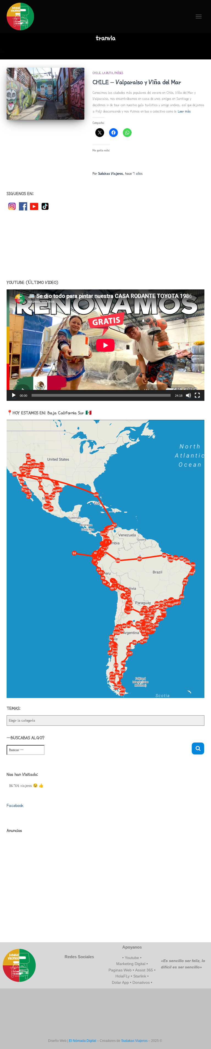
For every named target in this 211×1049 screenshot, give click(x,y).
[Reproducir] (13, 395)
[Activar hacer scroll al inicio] (200, 1038)
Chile (97, 73)
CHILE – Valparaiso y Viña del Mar (137, 82)
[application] (105, 345)
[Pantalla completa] (197, 395)
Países (119, 73)
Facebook (15, 805)
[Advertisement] (105, 245)
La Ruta (107, 73)
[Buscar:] (99, 753)
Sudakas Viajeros (134, 1041)
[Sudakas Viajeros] (22, 16)
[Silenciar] (188, 395)
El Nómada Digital (82, 1041)
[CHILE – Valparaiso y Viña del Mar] (45, 93)
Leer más (184, 111)
